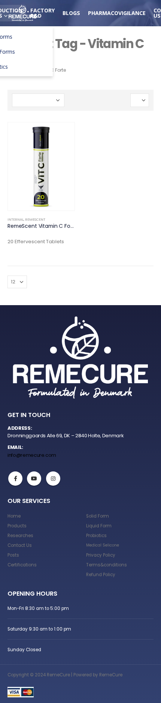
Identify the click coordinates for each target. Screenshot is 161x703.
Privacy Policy (100, 555)
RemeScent (35, 219)
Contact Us (19, 545)
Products (17, 526)
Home (14, 516)
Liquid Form (99, 526)
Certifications (22, 565)
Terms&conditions (106, 565)
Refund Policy (100, 575)
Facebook (15, 478)
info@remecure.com (31, 455)
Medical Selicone (102, 545)
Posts (13, 555)
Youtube (34, 478)
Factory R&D (42, 13)
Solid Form (97, 516)
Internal (15, 219)
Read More (62, 135)
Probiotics (96, 536)
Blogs (71, 13)
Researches (20, 536)
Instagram (53, 478)
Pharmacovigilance (117, 13)
